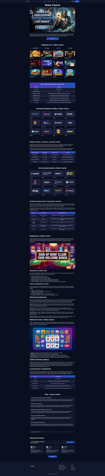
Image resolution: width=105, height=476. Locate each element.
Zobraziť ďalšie (52, 456)
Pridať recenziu (70, 442)
